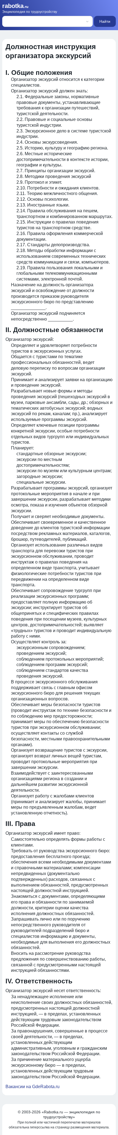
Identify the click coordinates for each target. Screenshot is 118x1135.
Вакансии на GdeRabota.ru (32, 1086)
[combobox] (39, 21)
